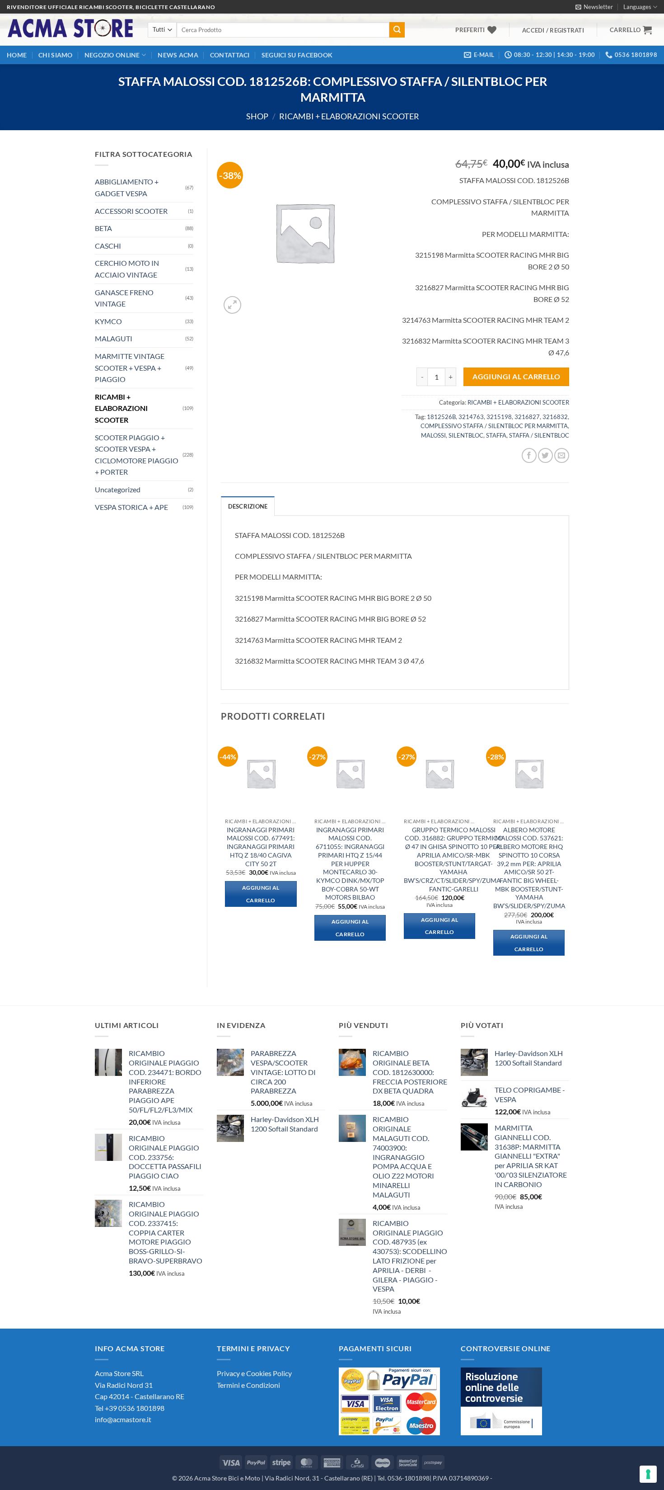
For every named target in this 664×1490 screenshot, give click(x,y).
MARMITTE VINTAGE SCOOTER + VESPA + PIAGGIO (129, 367)
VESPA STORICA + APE (131, 507)
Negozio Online (112, 55)
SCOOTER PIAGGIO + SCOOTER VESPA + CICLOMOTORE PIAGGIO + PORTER (136, 454)
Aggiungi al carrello (516, 376)
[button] (594, 7)
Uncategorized (117, 489)
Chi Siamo (55, 55)
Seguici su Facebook (297, 55)
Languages (637, 6)
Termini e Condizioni (248, 1385)
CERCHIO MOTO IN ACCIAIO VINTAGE (127, 269)
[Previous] (221, 852)
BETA (103, 228)
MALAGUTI (113, 338)
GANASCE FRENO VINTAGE (124, 298)
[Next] (568, 852)
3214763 (471, 416)
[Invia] (397, 30)
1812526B (441, 416)
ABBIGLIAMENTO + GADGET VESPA (127, 187)
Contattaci (230, 55)
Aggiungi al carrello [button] (261, 894)
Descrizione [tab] (248, 506)
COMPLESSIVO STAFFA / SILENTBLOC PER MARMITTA (494, 425)
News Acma (178, 55)
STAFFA (496, 435)
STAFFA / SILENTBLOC (539, 435)
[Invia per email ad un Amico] (561, 455)
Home (17, 55)
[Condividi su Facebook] (529, 455)
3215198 (499, 416)
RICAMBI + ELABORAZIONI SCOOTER (349, 116)
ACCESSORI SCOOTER (131, 211)
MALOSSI (433, 435)
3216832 (555, 416)
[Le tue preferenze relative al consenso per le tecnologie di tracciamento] (648, 1474)
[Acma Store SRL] (70, 29)
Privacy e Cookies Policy (254, 1373)
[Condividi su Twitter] (545, 455)
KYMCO (108, 321)
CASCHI (108, 245)
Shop (257, 116)
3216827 (527, 416)
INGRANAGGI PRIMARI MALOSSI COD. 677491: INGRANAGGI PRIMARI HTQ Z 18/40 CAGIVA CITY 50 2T (261, 847)
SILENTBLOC (466, 435)
